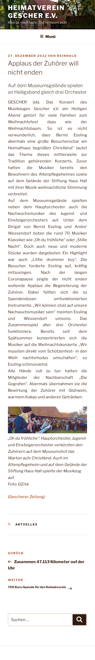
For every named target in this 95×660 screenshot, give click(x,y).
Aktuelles (26, 524)
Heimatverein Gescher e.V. (36, 11)
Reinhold (67, 56)
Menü (50, 36)
